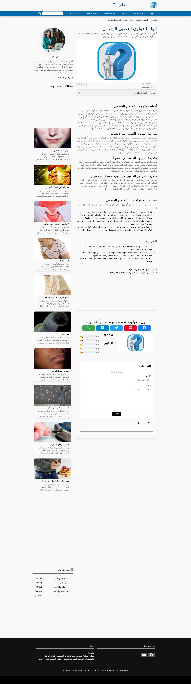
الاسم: (148, 376)
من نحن (96, 670)
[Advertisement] (116, 291)
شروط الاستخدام (122, 670)
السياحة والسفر (74, 13)
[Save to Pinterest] (130, 328)
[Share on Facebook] (144, 328)
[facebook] (151, 655)
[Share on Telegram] (102, 328)
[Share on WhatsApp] (88, 328)
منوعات (124, 13)
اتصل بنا (87, 670)
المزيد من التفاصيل (65, 77)
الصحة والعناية (139, 13)
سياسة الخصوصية (108, 670)
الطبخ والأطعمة (109, 13)
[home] (152, 13)
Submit (116, 414)
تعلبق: (148, 385)
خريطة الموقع (77, 670)
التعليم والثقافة (92, 13)
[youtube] (144, 655)
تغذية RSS (66, 670)
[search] (40, 14)
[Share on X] (116, 328)
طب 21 (154, 20)
